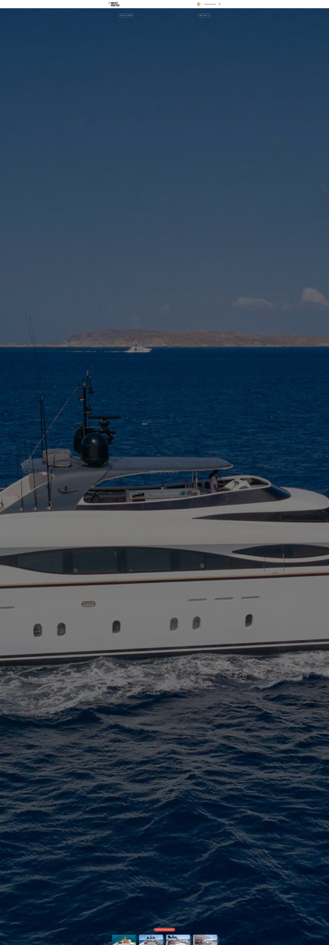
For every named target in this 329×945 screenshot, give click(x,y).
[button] (105, 940)
